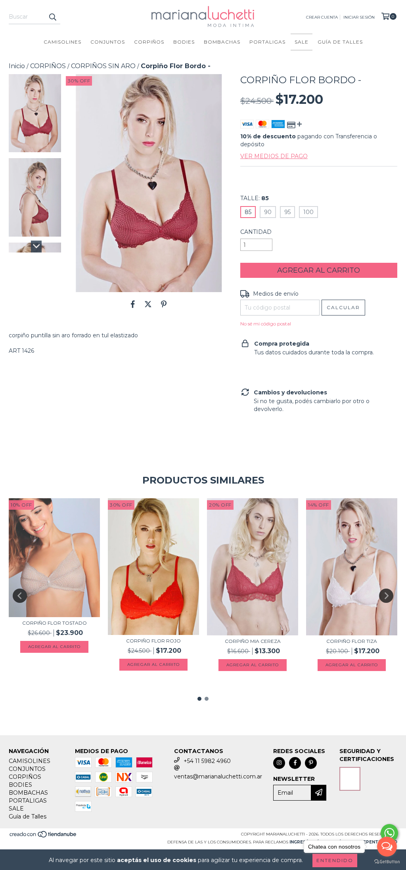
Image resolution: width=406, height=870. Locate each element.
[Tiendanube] (43, 836)
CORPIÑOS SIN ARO (103, 66)
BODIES (184, 42)
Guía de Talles (340, 42)
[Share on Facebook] (133, 304)
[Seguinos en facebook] (295, 763)
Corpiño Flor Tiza (351, 641)
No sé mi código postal (265, 324)
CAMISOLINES (62, 42)
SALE (301, 42)
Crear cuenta (322, 17)
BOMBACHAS (222, 42)
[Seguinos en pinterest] (311, 763)
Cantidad (256, 231)
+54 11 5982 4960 (207, 761)
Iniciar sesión (359, 17)
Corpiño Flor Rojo (153, 641)
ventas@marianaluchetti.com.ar (218, 776)
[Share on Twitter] (148, 304)
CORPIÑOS (149, 42)
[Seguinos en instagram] (279, 763)
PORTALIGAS (267, 42)
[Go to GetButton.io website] (387, 861)
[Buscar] (52, 17)
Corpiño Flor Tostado (54, 623)
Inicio (17, 66)
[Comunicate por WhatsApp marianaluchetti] (389, 833)
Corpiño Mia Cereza (253, 641)
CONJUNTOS (107, 42)
